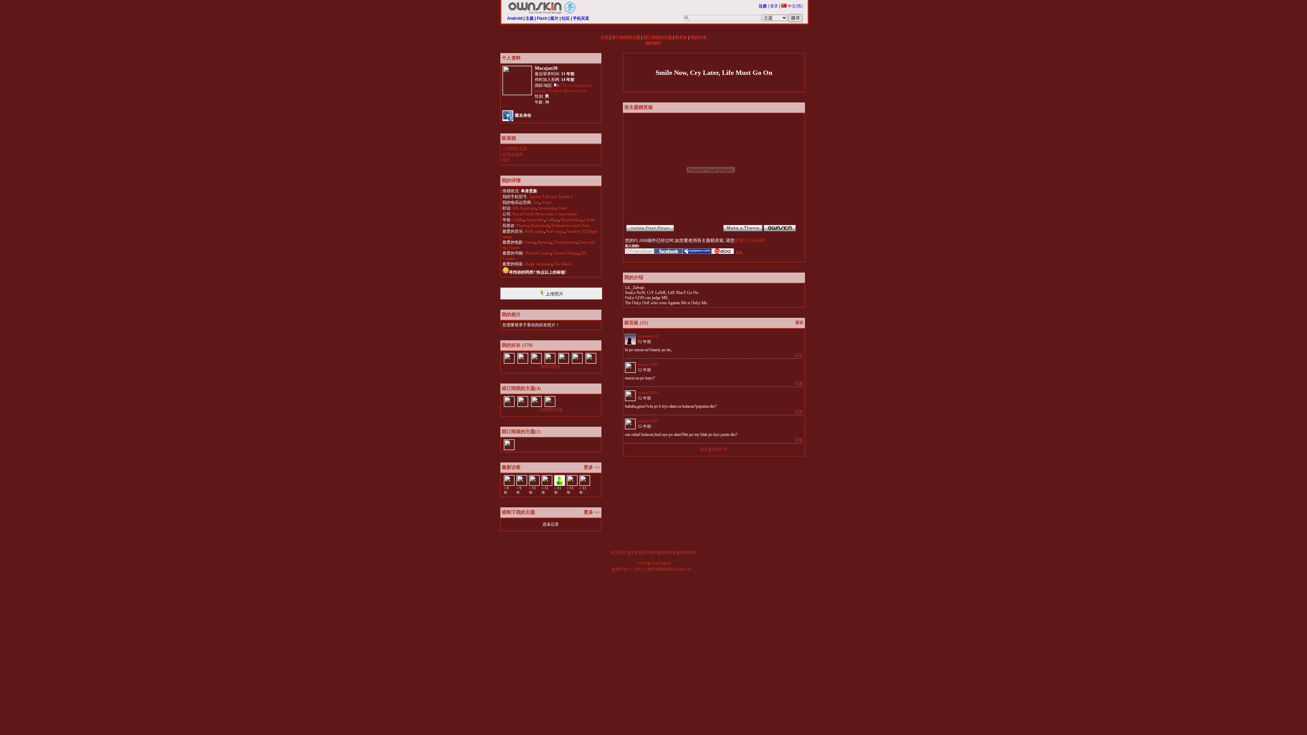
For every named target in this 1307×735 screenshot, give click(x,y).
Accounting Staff (552, 208)
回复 (799, 355)
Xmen (530, 242)
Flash (542, 18)
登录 (774, 6)
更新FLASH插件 (750, 240)
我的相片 (653, 43)
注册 (763, 6)
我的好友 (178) (517, 345)
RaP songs (555, 231)
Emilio (518, 219)
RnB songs (534, 231)
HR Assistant (524, 208)
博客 (634, 552)
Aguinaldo (535, 219)
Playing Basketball (533, 225)
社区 (566, 18)
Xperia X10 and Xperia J (551, 196)
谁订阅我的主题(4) (521, 388)
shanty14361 (648, 364)
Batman (544, 242)
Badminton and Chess (570, 225)
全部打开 (719, 449)
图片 (554, 18)
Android (514, 18)
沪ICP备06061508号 (653, 563)
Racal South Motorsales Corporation (545, 214)
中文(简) (795, 6)
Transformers (565, 242)
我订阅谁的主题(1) (521, 431)
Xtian (546, 202)
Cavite (589, 219)
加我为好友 (550, 366)
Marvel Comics (538, 253)
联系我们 (619, 552)
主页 (604, 37)
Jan (536, 202)
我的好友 (698, 37)
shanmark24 (648, 336)
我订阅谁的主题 (657, 37)
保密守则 (687, 552)
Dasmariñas (571, 219)
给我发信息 (512, 154)
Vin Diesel (562, 264)
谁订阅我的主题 (626, 37)
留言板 (681, 37)
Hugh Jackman (538, 264)
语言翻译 (649, 552)
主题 (530, 18)
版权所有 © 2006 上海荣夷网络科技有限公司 (651, 569)
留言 (506, 160)
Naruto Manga (566, 253)
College (552, 219)
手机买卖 (581, 18)
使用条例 (668, 552)
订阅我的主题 (514, 148)
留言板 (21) (636, 322)
